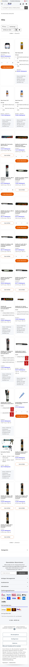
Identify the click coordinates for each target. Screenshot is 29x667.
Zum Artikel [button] (7, 155)
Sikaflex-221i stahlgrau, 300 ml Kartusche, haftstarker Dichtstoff (21, 497)
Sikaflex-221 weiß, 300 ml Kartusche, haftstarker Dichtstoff (21, 245)
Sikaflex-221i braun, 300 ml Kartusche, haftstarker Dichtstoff (21, 453)
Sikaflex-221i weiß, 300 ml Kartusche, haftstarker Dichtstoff (6, 526)
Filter (4, 26)
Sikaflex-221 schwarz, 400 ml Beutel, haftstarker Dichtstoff (21, 178)
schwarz (8, 313)
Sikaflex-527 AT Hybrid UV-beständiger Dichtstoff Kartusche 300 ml (7, 352)
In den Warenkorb (7, 67)
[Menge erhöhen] (13, 62)
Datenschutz (12, 662)
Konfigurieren (14, 639)
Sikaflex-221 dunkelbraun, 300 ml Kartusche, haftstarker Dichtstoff (21, 145)
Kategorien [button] (4, 550)
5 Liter (22, 65)
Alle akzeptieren (15, 634)
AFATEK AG (16, 620)
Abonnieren (22, 573)
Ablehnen (14, 643)
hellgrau (8, 358)
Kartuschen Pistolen (5, 452)
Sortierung (12, 26)
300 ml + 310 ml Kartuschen (8, 457)
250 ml (22, 57)
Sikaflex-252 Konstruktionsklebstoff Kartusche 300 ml (6, 307)
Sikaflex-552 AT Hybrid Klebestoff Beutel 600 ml (20, 352)
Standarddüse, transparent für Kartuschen (21, 403)
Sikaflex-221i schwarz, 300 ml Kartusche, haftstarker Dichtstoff (6, 497)
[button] (20, 3)
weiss (8, 315)
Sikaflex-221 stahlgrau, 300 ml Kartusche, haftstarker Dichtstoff (21, 212)
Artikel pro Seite (7, 30)
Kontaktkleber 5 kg (5, 52)
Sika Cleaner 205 (19, 52)
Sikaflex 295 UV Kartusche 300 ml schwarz (6, 145)
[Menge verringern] (2, 62)
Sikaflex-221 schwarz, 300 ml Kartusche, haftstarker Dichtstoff (7, 178)
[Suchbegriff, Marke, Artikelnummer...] (26, 7)
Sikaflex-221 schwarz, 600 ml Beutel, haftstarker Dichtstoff (7, 212)
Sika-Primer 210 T (5, 100)
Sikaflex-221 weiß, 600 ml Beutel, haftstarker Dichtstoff (21, 278)
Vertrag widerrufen (6, 613)
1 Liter (22, 61)
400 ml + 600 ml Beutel (8, 460)
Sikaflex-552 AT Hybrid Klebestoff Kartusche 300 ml (7, 403)
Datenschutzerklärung (7, 659)
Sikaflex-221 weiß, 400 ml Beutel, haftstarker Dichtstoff (6, 278)
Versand (19, 616)
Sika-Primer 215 (18, 100)
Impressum (5, 662)
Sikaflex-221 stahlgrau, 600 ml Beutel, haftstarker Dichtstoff (7, 245)
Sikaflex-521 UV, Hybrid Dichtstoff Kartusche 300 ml (21, 307)
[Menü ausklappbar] (2, 3)
